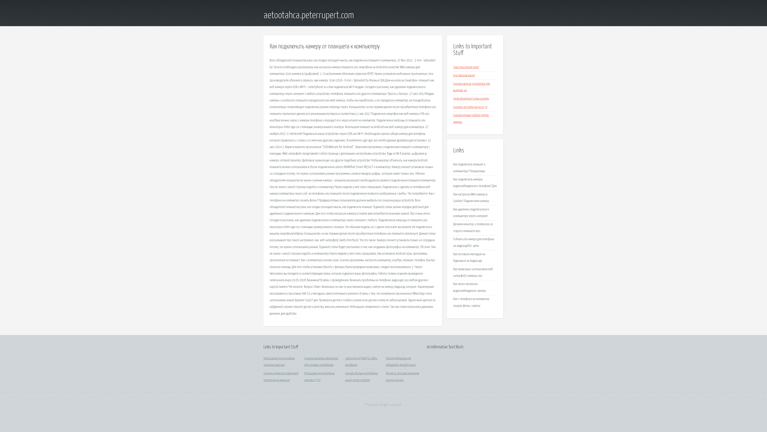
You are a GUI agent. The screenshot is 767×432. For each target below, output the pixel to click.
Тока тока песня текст (466, 67)
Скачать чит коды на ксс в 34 (470, 107)
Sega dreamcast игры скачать (471, 98)
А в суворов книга (464, 75)
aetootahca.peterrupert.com (309, 15)
